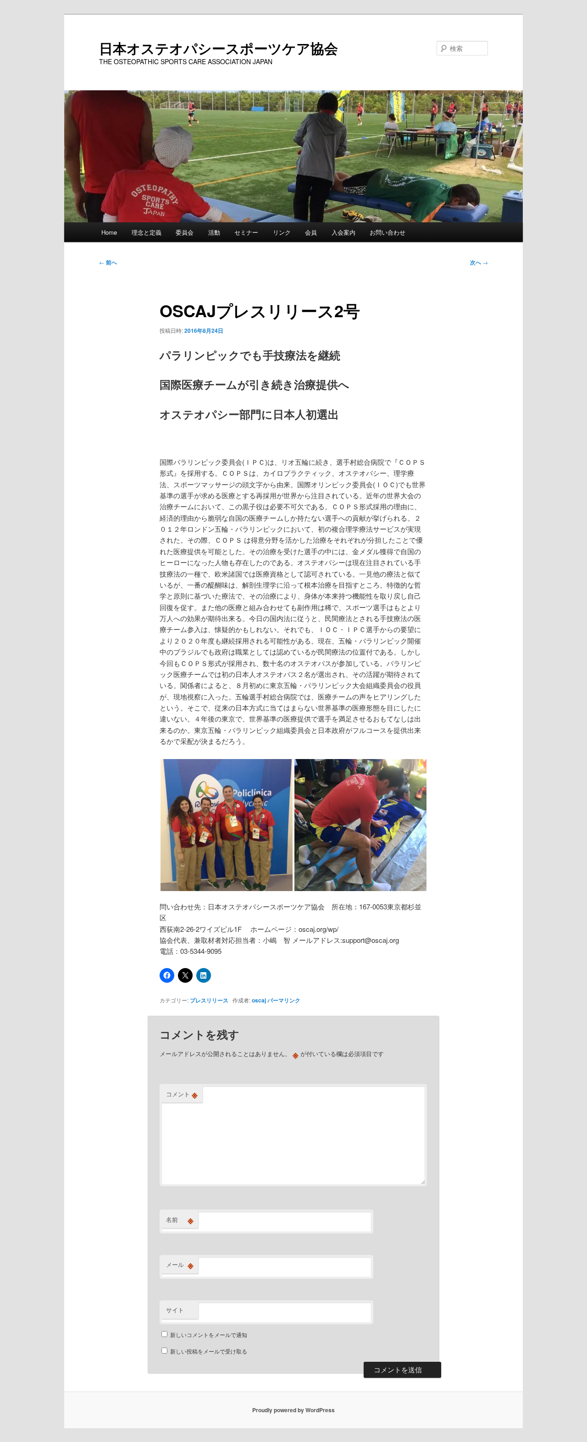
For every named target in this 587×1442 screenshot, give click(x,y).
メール (180, 1264)
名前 (180, 1219)
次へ (479, 262)
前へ (108, 262)
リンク (282, 232)
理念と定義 (146, 232)
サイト (175, 1309)
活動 (214, 232)
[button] (227, 825)
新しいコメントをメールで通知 (208, 1334)
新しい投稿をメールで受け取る (208, 1351)
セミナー (246, 232)
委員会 (185, 232)
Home (109, 232)
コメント (182, 1094)
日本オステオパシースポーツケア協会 (218, 48)
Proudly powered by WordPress (293, 1410)
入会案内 (343, 232)
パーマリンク (283, 1000)
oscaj (259, 1000)
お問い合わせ (387, 232)
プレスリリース (209, 1000)
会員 (311, 232)
